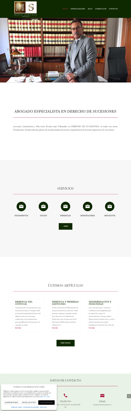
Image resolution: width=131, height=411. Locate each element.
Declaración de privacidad (31, 407)
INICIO (65, 9)
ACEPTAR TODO (11, 403)
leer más (18, 328)
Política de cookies (16, 407)
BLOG (90, 9)
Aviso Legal (43, 407)
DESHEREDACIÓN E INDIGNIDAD (100, 303)
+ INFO (65, 226)
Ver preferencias (46, 403)
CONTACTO (113, 9)
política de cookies (44, 397)
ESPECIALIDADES (78, 9)
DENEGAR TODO (29, 403)
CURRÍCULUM (100, 9)
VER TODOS (66, 343)
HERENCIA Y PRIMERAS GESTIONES (65, 303)
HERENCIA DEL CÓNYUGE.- (24, 303)
